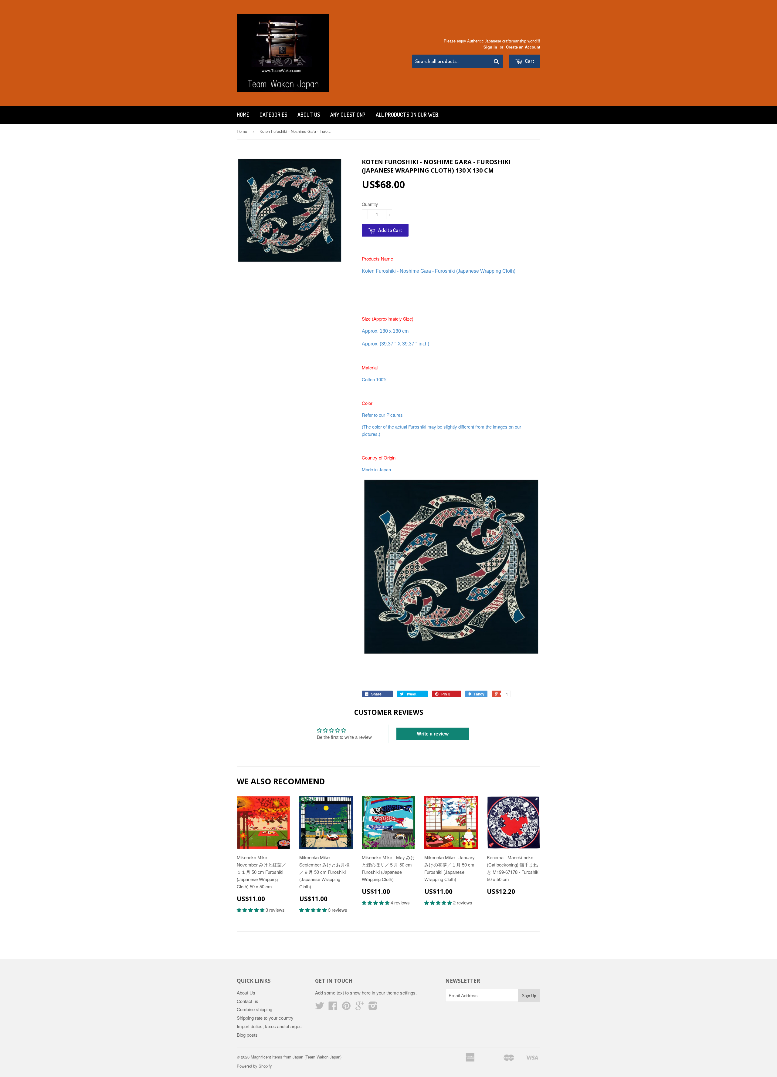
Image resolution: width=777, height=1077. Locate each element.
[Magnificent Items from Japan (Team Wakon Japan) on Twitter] (319, 1007)
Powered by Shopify (254, 1066)
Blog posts (247, 1035)
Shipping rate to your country (265, 1018)
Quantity (370, 204)
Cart (529, 61)
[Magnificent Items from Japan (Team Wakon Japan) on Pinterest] (346, 1007)
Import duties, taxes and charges (269, 1026)
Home (243, 114)
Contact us (247, 1001)
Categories (273, 114)
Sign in (490, 47)
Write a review (433, 733)
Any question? (347, 114)
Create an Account (523, 47)
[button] (251, 910)
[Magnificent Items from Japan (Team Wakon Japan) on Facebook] (333, 1007)
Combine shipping (254, 1009)
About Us (308, 114)
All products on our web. (407, 114)
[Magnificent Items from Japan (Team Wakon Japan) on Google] (359, 1007)
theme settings (401, 992)
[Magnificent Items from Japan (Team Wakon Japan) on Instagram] (373, 1007)
